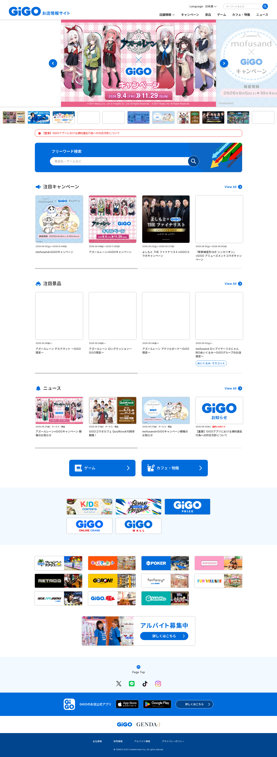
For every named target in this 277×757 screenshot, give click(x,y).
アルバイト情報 (142, 741)
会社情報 (97, 741)
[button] (14, 117)
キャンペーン (190, 15)
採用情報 (117, 741)
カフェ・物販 (241, 15)
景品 (208, 15)
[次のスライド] (224, 63)
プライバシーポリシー (173, 741)
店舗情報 (165, 15)
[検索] (265, 6)
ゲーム (221, 15)
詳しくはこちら (194, 704)
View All (230, 187)
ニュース (262, 15)
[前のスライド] (53, 63)
